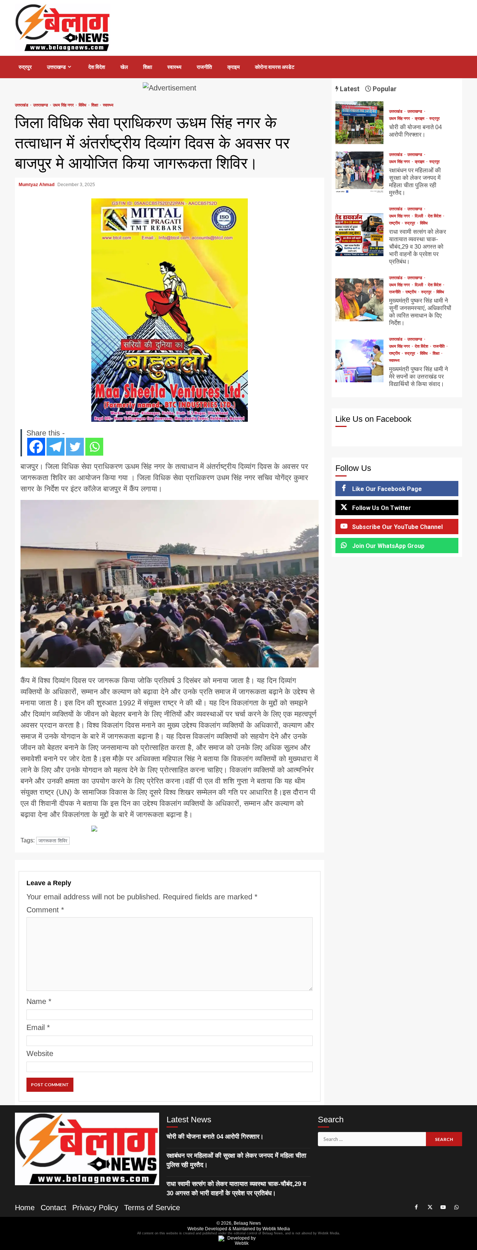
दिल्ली (419, 216)
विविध (83, 105)
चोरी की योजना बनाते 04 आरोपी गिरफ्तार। (359, 122)
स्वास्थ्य (174, 67)
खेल (124, 67)
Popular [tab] (384, 89)
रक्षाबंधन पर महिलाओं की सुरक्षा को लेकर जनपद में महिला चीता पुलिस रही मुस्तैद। (359, 173)
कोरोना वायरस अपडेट (274, 67)
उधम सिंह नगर (64, 105)
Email (38, 1027)
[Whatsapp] (94, 447)
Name (38, 1001)
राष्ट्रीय (395, 223)
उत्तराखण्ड (56, 67)
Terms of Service (152, 1207)
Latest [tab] (349, 89)
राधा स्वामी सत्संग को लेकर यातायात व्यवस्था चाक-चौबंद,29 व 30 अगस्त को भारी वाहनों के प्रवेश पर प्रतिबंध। (359, 234)
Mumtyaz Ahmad (37, 184)
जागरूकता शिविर (52, 841)
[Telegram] (55, 447)
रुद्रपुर (25, 67)
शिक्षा (147, 67)
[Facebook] (36, 447)
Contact (53, 1207)
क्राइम (233, 67)
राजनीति (204, 67)
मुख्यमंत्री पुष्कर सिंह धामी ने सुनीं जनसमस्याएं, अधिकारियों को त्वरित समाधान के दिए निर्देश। (359, 299)
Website (39, 1053)
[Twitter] (75, 447)
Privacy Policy (95, 1207)
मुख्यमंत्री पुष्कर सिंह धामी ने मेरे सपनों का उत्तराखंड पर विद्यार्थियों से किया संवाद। (359, 360)
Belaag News (247, 1223)
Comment (45, 910)
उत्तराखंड (22, 105)
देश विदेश (96, 67)
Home (25, 1207)
